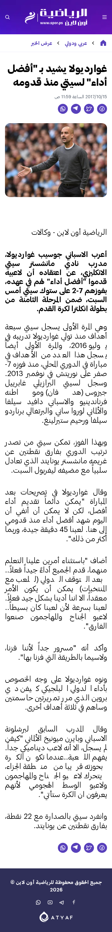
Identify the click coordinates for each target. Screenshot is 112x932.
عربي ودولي (76, 43)
